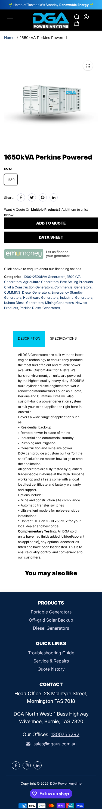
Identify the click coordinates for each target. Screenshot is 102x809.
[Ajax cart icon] (76, 23)
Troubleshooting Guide (51, 652)
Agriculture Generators (40, 282)
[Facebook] (21, 197)
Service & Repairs (51, 661)
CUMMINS (12, 292)
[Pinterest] (43, 197)
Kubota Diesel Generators (24, 303)
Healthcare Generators (40, 297)
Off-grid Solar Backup (51, 620)
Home (9, 37)
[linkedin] (37, 765)
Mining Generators (59, 303)
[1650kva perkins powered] (88, 66)
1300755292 (65, 734)
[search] (76, 17)
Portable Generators (51, 612)
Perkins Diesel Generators (40, 308)
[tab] (29, 339)
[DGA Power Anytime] (51, 20)
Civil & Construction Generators (28, 287)
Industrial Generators (76, 297)
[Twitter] (32, 197)
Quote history (51, 669)
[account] (86, 17)
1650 (11, 180)
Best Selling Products (76, 282)
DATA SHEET (51, 237)
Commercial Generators (73, 287)
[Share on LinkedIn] (54, 197)
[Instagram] (27, 765)
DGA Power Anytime (66, 783)
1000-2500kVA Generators (44, 277)
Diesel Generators (36, 292)
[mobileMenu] (10, 20)
